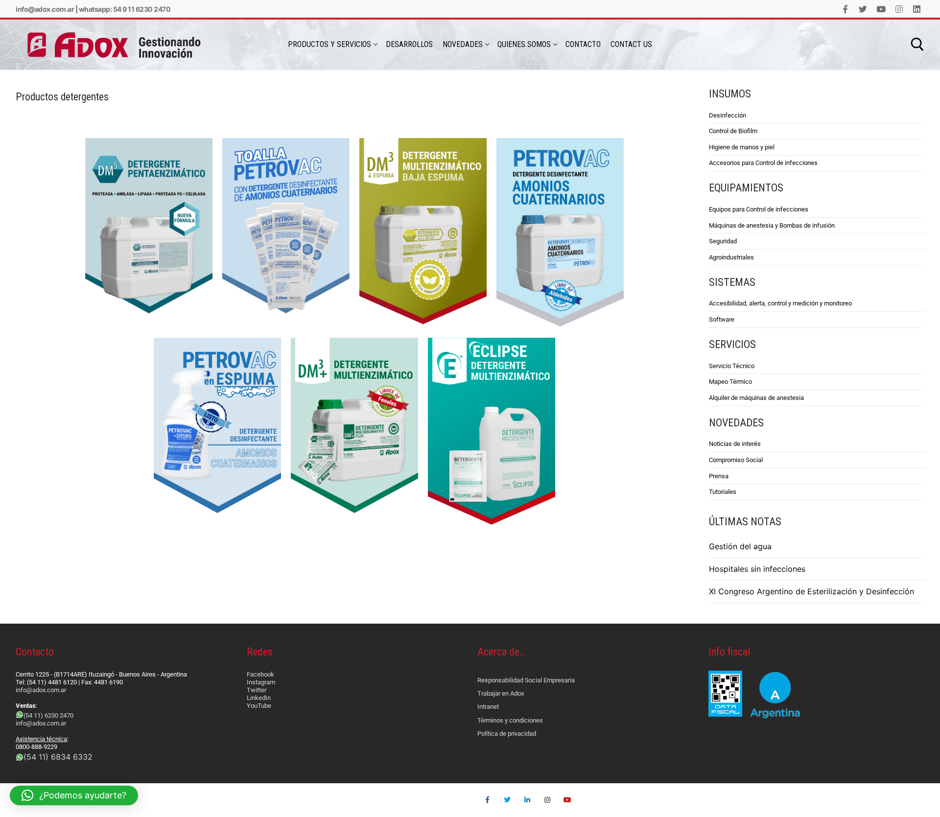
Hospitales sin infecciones (757, 569)
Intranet (488, 706)
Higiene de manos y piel (742, 147)
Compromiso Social (736, 460)
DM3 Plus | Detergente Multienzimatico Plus (342, 355)
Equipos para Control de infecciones (758, 209)
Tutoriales (722, 491)
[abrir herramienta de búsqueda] (917, 44)
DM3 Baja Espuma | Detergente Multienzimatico (421, 155)
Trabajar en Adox (500, 693)
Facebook (260, 674)
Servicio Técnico (731, 366)
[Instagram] (899, 9)
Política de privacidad (506, 733)
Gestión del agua (740, 546)
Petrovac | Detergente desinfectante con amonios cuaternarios (557, 161)
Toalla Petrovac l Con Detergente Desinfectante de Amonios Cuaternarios (287, 161)
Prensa (718, 476)
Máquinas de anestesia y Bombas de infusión (772, 225)
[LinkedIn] (916, 9)
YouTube (259, 705)
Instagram (261, 682)
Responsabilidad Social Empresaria (526, 680)
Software (721, 319)
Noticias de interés (735, 443)
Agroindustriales (731, 257)
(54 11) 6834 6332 (58, 757)
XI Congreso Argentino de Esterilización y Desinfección (811, 591)
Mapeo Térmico (730, 381)
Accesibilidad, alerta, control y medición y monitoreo (780, 303)
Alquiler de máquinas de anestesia (756, 397)
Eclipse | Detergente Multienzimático (475, 355)
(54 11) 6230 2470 (48, 715)
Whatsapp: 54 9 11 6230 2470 (125, 9)
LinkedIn (259, 697)
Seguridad (723, 241)
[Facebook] (845, 9)
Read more (194, 209)
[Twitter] (863, 9)
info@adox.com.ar (45, 9)
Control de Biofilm (733, 131)
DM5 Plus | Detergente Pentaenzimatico (137, 155)
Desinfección (727, 115)
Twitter (256, 690)
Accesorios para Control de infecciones (763, 162)
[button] (74, 795)
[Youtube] (881, 9)
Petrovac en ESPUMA (203, 350)
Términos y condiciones (510, 720)
